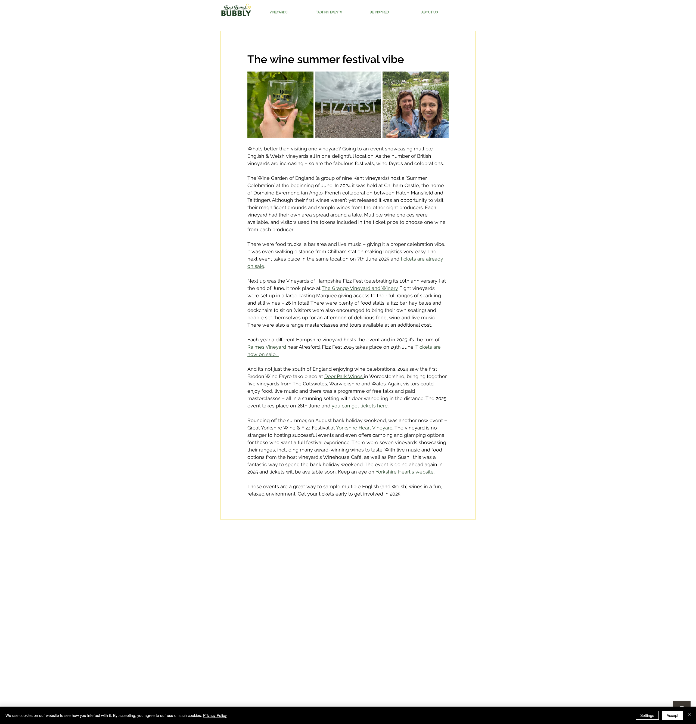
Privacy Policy (215, 715)
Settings (647, 715)
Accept (672, 715)
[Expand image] (280, 105)
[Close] (689, 715)
